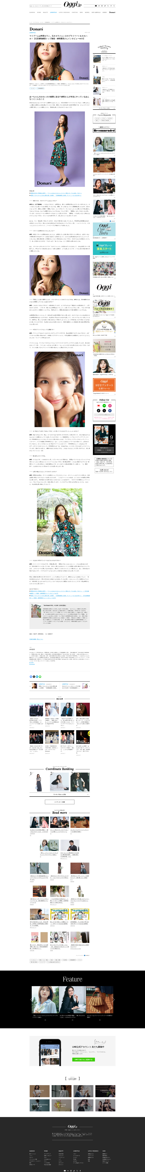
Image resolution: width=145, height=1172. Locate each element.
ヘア (60, 1159)
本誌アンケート (106, 1161)
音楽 (52, 959)
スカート (31, 1157)
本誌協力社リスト (106, 1157)
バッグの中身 (47, 1162)
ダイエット (61, 1164)
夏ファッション (32, 1153)
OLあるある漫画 (47, 1164)
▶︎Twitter (31, 662)
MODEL (87, 12)
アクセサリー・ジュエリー (35, 1161)
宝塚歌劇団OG (47, 22)
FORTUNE (75, 12)
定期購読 (99, 450)
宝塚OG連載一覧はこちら (36, 639)
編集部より (105, 1153)
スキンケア (61, 1155)
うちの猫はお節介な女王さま (54, 962)
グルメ (104, 118)
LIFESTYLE (53, 12)
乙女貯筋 (65, 959)
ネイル (60, 1161)
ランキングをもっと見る (59, 794)
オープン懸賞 (105, 1162)
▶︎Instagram (32, 664)
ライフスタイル (36, 22)
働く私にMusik (34, 962)
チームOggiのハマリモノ (78, 1162)
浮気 (89, 1161)
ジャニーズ (42, 962)
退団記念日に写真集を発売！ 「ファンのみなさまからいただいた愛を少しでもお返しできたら (56, 193)
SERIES (105, 12)
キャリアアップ (47, 1153)
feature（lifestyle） (106, 120)
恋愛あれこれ (91, 1153)
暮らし (97, 120)
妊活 (89, 1159)
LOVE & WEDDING (64, 12)
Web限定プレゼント (107, 1159)
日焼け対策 (61, 1153)
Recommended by (80, 955)
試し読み (109, 450)
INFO (81, 12)
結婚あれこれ (91, 1157)
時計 (30, 1162)
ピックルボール (76, 1155)
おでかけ (110, 118)
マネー (45, 1157)
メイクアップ (61, 1157)
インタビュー (34, 959)
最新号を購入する (104, 447)
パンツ (30, 1155)
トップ (30, 22)
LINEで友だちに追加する (84, 1059)
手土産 (74, 1159)
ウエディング (91, 1155)
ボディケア (61, 1162)
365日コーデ (32, 1164)
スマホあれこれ (47, 1159)
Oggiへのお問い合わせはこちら (103, 471)
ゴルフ (74, 1153)
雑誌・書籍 (58, 959)
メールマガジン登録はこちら (104, 414)
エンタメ (42, 22)
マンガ (80, 959)
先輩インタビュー (48, 1155)
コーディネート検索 (59, 802)
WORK (39, 12)
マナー (45, 1161)
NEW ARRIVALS (96, 12)
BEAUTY (45, 12)
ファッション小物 (33, 1159)
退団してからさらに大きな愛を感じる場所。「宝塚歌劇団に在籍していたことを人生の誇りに (56, 195)
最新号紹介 (105, 1155)
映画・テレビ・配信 (44, 959)
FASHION (32, 12)
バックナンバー (104, 452)
